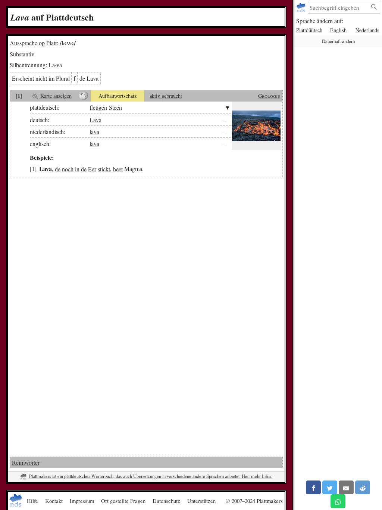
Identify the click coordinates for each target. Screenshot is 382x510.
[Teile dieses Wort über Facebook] (313, 487)
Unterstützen (201, 500)
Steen (115, 107)
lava (94, 132)
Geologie (269, 95)
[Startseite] (301, 7)
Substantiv (22, 54)
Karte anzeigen (55, 95)
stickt (104, 168)
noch (67, 168)
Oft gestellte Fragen (123, 500)
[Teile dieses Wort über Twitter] (329, 487)
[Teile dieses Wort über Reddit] (362, 487)
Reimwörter (26, 462)
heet (118, 168)
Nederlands (367, 30)
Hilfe (32, 500)
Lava (95, 120)
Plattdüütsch (309, 30)
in (77, 168)
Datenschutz (166, 500)
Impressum (82, 500)
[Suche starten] (374, 7)
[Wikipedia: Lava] (83, 96)
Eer (92, 168)
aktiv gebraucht (166, 95)
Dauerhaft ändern (338, 41)
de (57, 168)
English (338, 30)
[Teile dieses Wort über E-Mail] (346, 487)
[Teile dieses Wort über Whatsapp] (338, 501)
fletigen (98, 107)
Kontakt (54, 500)
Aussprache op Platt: (34, 43)
